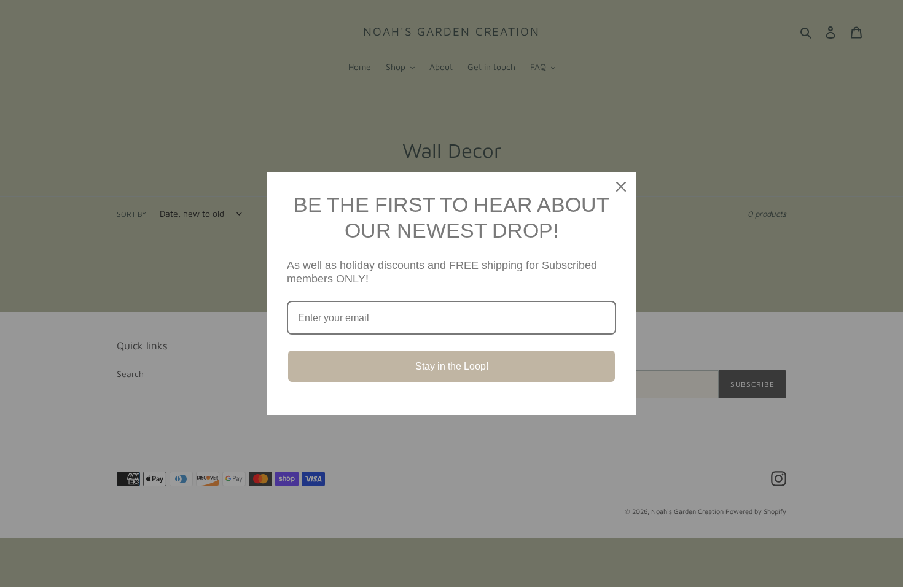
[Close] (621, 186)
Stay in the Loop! (451, 366)
